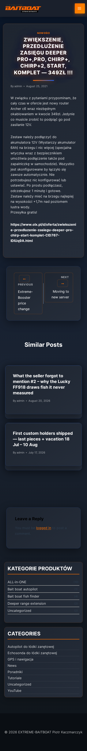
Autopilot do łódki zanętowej (31, 646)
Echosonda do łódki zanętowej (32, 653)
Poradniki (15, 672)
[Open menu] (80, 8)
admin (18, 86)
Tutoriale (15, 678)
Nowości (43, 33)
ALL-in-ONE (17, 582)
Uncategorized (19, 610)
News (12, 665)
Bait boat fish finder (23, 596)
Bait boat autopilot (23, 589)
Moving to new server (60, 287)
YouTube (14, 690)
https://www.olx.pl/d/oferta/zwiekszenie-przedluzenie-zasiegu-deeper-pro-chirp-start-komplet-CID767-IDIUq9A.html (43, 232)
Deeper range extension (27, 603)
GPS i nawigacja (20, 659)
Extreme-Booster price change (25, 297)
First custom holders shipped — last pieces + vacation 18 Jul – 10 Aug (43, 439)
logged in (43, 528)
